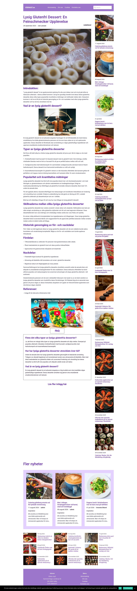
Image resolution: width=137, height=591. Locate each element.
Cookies (67, 7)
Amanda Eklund (101, 507)
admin (43, 507)
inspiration (31, 511)
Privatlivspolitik (128, 588)
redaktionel (87, 25)
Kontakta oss (76, 7)
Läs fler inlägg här (57, 384)
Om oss (60, 7)
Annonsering (52, 7)
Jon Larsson (42, 26)
